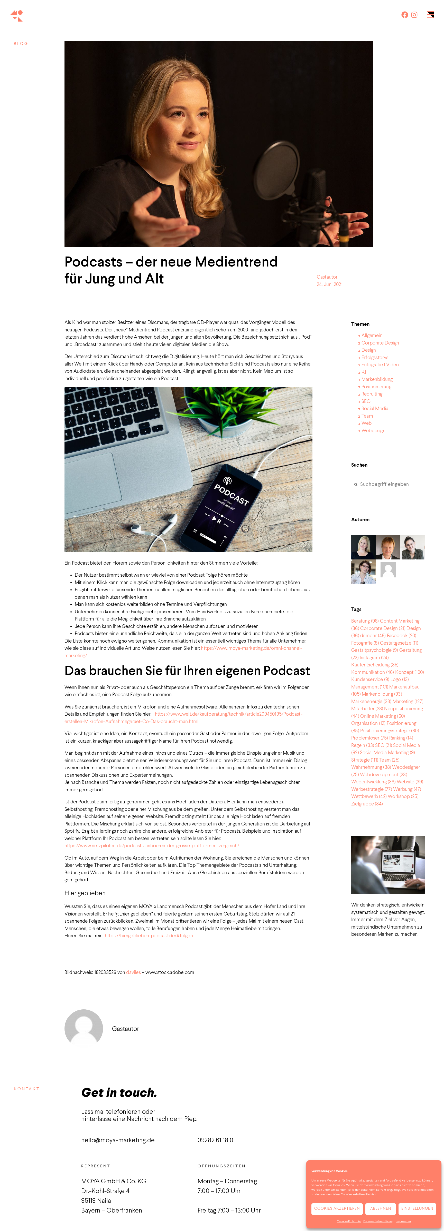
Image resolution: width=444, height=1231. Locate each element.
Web (367, 423)
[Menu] (430, 16)
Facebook (402, 635)
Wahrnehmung (371, 767)
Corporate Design (380, 343)
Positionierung (376, 387)
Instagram (374, 657)
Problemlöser (369, 738)
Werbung (407, 789)
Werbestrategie (371, 789)
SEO (366, 401)
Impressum (403, 1221)
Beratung (365, 621)
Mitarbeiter (367, 708)
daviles (134, 972)
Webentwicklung (373, 782)
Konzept (409, 672)
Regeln (362, 745)
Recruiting (372, 394)
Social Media (375, 408)
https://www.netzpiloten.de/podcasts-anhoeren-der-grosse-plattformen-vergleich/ (151, 845)
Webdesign (373, 430)
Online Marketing (382, 716)
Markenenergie (371, 701)
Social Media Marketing (387, 752)
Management (369, 687)
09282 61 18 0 (216, 1140)
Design (369, 350)
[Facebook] (404, 14)
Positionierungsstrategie (389, 730)
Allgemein (372, 335)
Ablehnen (380, 1209)
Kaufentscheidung (375, 665)
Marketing (408, 701)
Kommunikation (372, 672)
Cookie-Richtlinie (349, 1221)
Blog (21, 44)
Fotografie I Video (380, 364)
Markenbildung (377, 379)
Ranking (401, 738)
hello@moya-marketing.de (118, 1140)
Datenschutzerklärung (378, 1221)
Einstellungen (417, 1209)
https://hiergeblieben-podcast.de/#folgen (149, 935)
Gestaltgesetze (399, 643)
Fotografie (365, 643)
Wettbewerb (369, 796)
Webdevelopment (383, 774)
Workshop (403, 796)
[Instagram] (414, 14)
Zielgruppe (367, 804)
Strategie (364, 760)
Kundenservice (370, 679)
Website (410, 782)
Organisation (368, 723)
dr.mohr (373, 635)
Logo (400, 679)
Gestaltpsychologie (374, 650)
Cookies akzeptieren (337, 1209)
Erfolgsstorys (375, 357)
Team (367, 416)
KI (364, 372)
